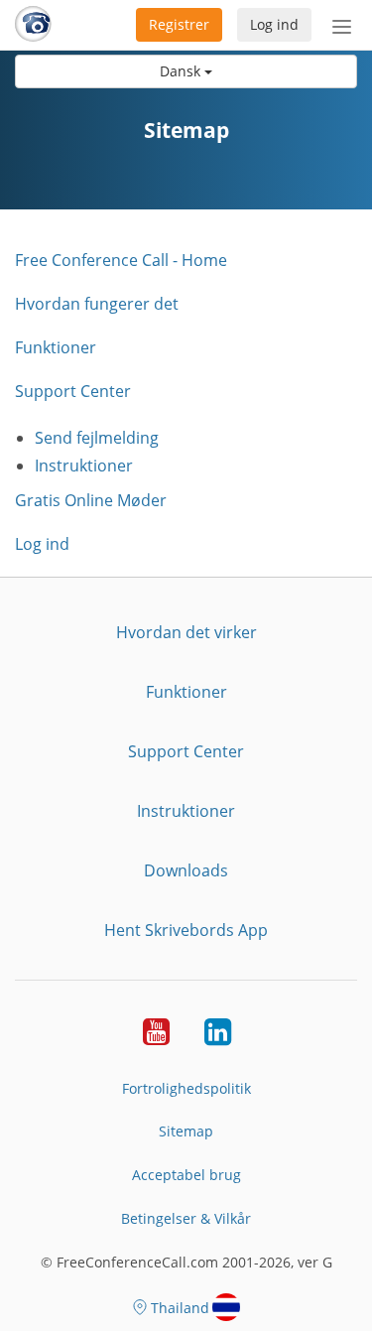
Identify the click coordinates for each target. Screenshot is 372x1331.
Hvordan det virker (186, 632)
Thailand (180, 1307)
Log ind (274, 24)
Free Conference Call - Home (121, 260)
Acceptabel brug (186, 1174)
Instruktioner (84, 465)
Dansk (182, 71)
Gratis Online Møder (91, 500)
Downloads (186, 870)
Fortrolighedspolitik (186, 1088)
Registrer (179, 24)
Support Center (73, 391)
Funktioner (55, 347)
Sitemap (186, 1131)
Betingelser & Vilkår (186, 1218)
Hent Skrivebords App (186, 930)
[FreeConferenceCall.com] (33, 25)
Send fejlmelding (97, 438)
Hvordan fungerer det (97, 304)
